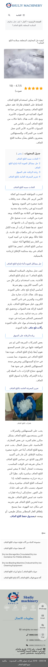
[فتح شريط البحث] (9, 15)
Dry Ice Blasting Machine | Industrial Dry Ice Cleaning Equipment (21, 564)
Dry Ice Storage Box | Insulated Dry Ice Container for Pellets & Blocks (19, 555)
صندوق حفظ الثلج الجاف (22, 516)
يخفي (20, 153)
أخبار (24, 21)
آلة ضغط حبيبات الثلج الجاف (14, 548)
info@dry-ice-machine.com (33, 629)
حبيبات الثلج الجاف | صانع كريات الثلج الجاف (20, 571)
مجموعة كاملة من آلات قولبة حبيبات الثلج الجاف (22, 542)
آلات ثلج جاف (34, 327)
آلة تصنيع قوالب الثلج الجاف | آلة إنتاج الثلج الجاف (22, 577)
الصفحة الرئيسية (34, 21)
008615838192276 (37, 635)
